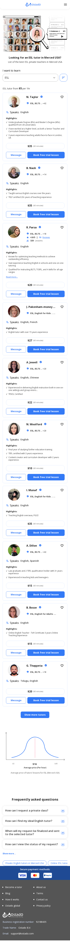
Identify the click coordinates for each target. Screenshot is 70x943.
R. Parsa (31, 227)
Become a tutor (13, 887)
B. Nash (31, 168)
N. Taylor (32, 97)
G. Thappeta (34, 665)
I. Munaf (32, 490)
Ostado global (12, 905)
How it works (12, 899)
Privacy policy (43, 905)
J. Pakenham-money (39, 307)
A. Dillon (32, 545)
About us (41, 887)
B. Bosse (31, 607)
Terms (39, 893)
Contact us (42, 899)
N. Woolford (34, 424)
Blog (7, 893)
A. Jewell (32, 362)
